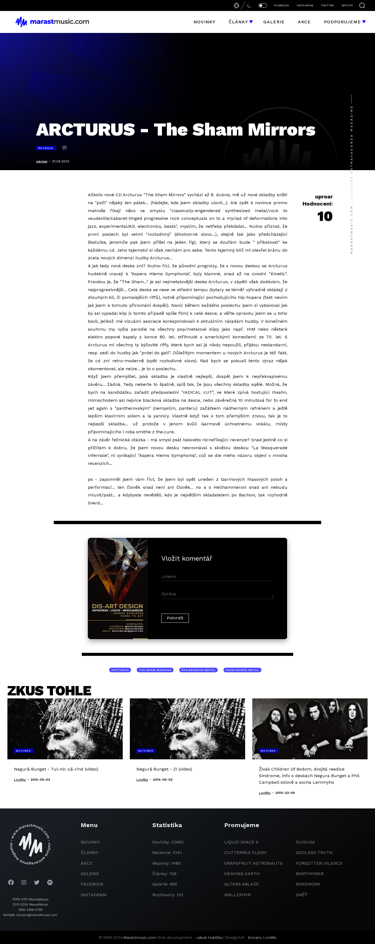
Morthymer (310, 873)
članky (89, 852)
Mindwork (308, 884)
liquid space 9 (241, 842)
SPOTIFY (347, 5)
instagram (94, 894)
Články (238, 21)
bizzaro (254, 937)
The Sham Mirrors (155, 670)
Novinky (205, 21)
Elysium (305, 842)
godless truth (314, 852)
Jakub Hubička (209, 937)
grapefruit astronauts (253, 863)
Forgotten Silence (319, 863)
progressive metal (198, 670)
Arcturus (120, 670)
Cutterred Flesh (245, 852)
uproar (41, 161)
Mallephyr (237, 894)
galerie (90, 873)
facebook (92, 884)
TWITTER (327, 5)
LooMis (269, 937)
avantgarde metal (242, 670)
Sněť (301, 894)
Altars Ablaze (241, 884)
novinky (90, 842)
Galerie (274, 21)
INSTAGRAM (305, 5)
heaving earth (242, 873)
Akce (304, 21)
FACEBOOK (281, 5)
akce (87, 863)
